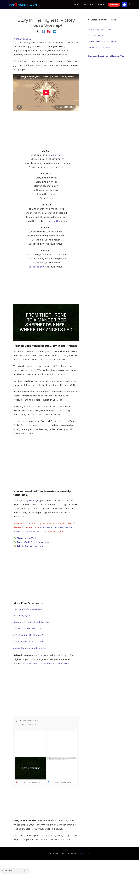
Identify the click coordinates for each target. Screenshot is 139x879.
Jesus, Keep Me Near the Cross (29, 648)
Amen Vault (25, 538)
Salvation (58, 663)
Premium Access (33, 542)
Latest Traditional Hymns (103, 20)
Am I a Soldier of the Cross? (28, 635)
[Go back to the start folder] (16, 721)
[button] (114, 5)
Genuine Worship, (42, 663)
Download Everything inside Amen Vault (106, 56)
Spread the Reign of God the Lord (31, 622)
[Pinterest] (48, 31)
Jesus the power (38, 266)
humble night (54, 155)
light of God (54, 221)
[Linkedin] (54, 31)
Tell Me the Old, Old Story (27, 628)
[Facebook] (43, 31)
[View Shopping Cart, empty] (124, 4)
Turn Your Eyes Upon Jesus (27, 609)
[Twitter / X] (37, 31)
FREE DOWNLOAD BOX (30, 721)
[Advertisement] (46, 129)
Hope (66, 663)
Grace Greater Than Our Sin (28, 641)
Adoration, (27, 663)
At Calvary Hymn (22, 615)
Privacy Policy (83, 854)
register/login (32, 500)
